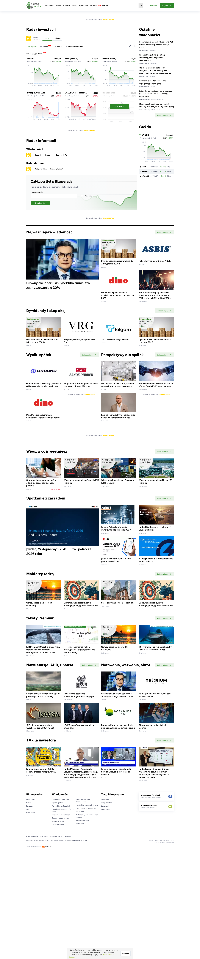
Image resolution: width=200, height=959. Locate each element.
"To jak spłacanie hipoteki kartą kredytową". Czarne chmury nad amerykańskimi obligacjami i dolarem (155, 70)
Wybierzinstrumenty (37, 38)
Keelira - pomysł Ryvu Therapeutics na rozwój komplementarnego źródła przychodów (118, 418)
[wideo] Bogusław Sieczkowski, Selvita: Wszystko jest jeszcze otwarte (116, 772)
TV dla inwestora (82, 820)
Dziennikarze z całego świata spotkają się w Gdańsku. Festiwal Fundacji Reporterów (155, 94)
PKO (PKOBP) (109, 58)
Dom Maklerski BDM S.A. (79, 840)
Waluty (74, 5)
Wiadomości (49, 5)
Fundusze (66, 5)
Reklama (61, 836)
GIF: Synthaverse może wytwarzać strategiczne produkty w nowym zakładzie (117, 386)
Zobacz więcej (162, 115)
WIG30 (30, 58)
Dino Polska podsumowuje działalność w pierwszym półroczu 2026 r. (117, 295)
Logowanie (153, 5)
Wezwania (80, 811)
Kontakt (68, 836)
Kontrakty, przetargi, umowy (87, 805)
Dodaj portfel (40, 203)
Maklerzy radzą (58, 821)
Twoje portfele (106, 803)
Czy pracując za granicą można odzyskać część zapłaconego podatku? (41, 483)
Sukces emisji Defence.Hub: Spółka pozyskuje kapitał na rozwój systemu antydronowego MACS (43, 696)
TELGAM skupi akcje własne (114, 339)
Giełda (58, 5)
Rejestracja (166, 5)
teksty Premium (58, 824)
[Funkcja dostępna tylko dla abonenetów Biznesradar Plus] (28, 38)
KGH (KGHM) (71, 58)
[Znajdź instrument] (141, 5)
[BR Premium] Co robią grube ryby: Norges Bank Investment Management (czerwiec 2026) (43, 650)
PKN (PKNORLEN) (36, 93)
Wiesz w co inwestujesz (61, 815)
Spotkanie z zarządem (60, 818)
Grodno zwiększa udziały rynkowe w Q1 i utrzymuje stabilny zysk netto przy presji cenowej (43, 386)
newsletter (80, 824)
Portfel (105, 5)
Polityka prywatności (39, 836)
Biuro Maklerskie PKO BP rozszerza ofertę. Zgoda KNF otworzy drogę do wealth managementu (156, 386)
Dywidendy (83, 5)
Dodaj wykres (119, 106)
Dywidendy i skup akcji (60, 799)
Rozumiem (126, 954)
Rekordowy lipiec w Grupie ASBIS (155, 261)
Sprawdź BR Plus (108, 19)
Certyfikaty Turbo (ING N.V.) (86, 808)
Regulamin (52, 836)
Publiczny (88, 196)
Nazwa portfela (37, 192)
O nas (28, 836)
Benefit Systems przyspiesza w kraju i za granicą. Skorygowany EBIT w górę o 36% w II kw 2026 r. (155, 295)
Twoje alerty (106, 799)
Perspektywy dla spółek (61, 806)
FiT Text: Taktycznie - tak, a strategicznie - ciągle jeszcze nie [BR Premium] (79, 650)
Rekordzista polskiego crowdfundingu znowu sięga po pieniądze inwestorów (79, 696)
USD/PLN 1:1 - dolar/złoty (77, 93)
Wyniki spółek (57, 803)
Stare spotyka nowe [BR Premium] (117, 603)
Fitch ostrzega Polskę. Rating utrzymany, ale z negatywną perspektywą (152, 58)
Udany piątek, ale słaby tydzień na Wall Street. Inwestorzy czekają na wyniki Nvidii (156, 45)
